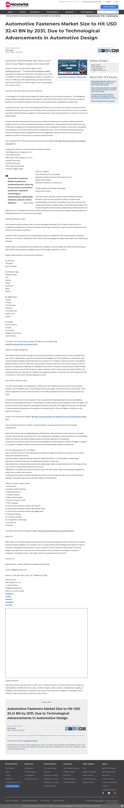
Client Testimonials (89, 779)
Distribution (9, 779)
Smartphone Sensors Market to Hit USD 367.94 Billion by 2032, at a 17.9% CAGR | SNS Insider (103, 83)
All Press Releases (50, 768)
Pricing (91, 1)
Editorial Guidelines (89, 772)
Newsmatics (99, 801)
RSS (103, 16)
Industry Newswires (31, 779)
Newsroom (106, 775)
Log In (117, 1)
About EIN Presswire (109, 768)
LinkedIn (8, 599)
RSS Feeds (67, 775)
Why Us (7, 772)
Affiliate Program (69, 772)
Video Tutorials (88, 775)
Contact (108, 1)
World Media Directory (93, 16)
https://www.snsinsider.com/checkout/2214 (57, 531)
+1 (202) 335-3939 (73, 1)
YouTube (8, 605)
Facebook (9, 594)
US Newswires (29, 775)
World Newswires (31, 772)
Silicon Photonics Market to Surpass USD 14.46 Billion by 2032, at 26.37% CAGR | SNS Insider (104, 89)
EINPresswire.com (13, 71)
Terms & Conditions (12, 800)
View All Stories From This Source (103, 101)
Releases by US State (51, 782)
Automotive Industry (30, 741)
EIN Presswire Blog (108, 772)
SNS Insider (9, 50)
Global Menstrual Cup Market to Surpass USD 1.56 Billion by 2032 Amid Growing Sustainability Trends (103, 96)
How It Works (9, 768)
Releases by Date (50, 786)
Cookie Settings (58, 800)
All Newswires (29, 768)
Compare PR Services (12, 782)
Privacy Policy (45, 800)
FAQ (84, 768)
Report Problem (88, 782)
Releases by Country (51, 779)
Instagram (9, 602)
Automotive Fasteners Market (38, 71)
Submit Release (109, 7)
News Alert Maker (69, 782)
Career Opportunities (109, 782)
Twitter (8, 596)
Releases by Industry (51, 775)
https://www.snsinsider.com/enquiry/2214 (21, 344)
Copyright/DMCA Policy (29, 800)
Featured (47, 772)
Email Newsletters (112, 16)
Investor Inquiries (108, 779)
